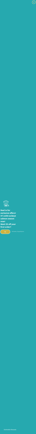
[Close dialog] (33, 2)
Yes (5, 231)
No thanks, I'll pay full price (18, 231)
